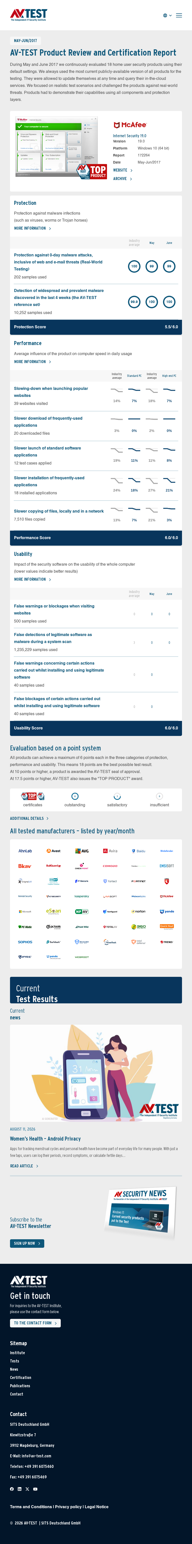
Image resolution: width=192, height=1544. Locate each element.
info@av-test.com (36, 1456)
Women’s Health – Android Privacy (45, 1138)
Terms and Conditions (31, 1507)
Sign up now (24, 1243)
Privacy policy (68, 1507)
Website (120, 170)
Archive (120, 178)
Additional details (27, 818)
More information (30, 228)
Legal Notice (96, 1507)
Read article (21, 1166)
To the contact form (33, 1323)
